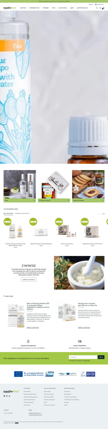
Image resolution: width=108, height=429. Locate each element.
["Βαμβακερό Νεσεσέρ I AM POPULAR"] (92, 291)
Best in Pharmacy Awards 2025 (38, 365)
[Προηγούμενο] (34, 1)
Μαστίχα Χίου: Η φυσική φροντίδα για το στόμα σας (87, 366)
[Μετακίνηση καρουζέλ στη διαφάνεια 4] (54, 221)
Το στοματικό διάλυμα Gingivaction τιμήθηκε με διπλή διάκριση (38, 368)
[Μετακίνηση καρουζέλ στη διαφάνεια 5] (56, 221)
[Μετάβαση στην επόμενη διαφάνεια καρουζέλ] (62, 222)
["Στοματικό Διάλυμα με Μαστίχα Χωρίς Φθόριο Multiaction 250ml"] (15, 291)
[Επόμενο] (74, 1)
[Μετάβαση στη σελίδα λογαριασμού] (100, 7)
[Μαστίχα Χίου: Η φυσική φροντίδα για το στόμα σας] (70, 376)
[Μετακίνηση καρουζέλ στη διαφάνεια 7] (60, 221)
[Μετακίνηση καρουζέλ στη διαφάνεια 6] (58, 221)
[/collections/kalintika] (54, 118)
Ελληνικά (91, 4)
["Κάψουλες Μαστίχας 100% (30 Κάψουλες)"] (41, 291)
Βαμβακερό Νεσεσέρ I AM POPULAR (92, 305)
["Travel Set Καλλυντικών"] (67, 291)
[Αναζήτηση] (97, 7)
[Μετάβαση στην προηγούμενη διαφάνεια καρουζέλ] (46, 222)
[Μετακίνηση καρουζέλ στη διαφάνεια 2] (50, 221)
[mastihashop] (10, 8)
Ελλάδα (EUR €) (100, 4)
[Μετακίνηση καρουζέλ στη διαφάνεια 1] (48, 221)
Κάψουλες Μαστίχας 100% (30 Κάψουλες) (41, 305)
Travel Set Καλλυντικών (67, 305)
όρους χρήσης (87, 422)
